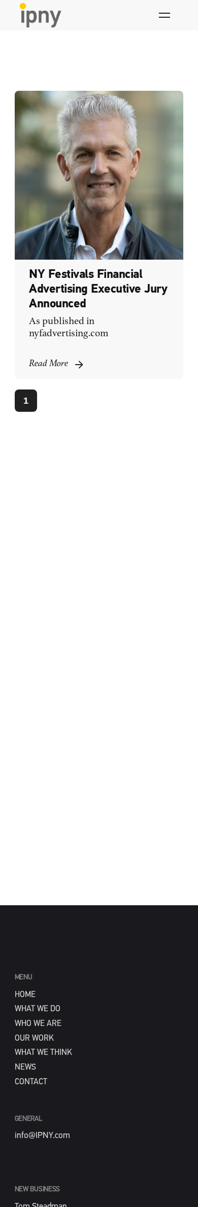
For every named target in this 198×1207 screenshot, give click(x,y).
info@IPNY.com (42, 1135)
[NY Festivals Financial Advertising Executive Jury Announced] (99, 175)
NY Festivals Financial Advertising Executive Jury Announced (98, 289)
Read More (48, 364)
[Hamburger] (164, 15)
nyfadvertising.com (69, 334)
